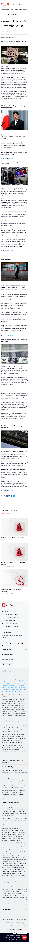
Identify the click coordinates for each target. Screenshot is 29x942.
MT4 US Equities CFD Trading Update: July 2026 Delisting (13, 563)
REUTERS (10, 102)
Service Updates (12, 14)
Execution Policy (9, 922)
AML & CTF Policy (21, 919)
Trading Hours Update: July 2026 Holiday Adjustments (11, 590)
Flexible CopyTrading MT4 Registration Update (12, 537)
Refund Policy (20, 922)
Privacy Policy (22, 926)
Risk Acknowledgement (9, 926)
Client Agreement (8, 919)
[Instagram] (9, 496)
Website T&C (11, 929)
